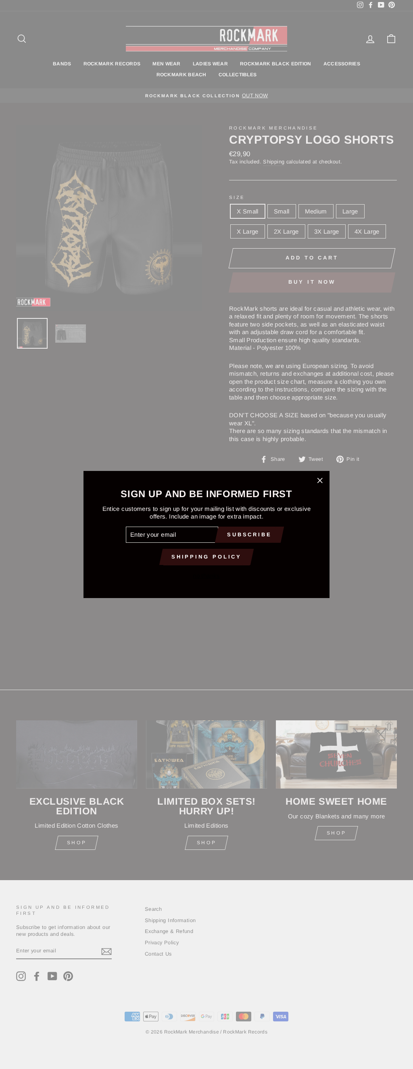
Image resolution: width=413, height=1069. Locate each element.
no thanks (206, 575)
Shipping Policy (206, 557)
